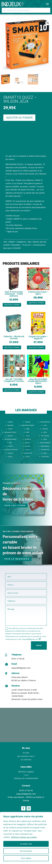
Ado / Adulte (33, 241)
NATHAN (45, 429)
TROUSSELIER (45, 450)
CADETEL (10, 446)
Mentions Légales (26, 771)
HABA (27, 429)
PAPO (45, 432)
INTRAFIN (28, 439)
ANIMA (10, 422)
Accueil (26, 752)
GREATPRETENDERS (27, 425)
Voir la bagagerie (17, 559)
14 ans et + (27, 245)
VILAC (45, 453)
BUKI (10, 443)
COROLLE (10, 453)
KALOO (27, 450)
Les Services (26, 759)
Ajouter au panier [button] (11, 305)
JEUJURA (27, 446)
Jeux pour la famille (12, 248)
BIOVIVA (10, 436)
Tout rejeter (26, 858)
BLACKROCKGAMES (10, 439)
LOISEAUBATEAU (45, 422)
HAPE (27, 432)
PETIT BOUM (45, 436)
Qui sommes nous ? (26, 756)
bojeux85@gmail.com (21, 668)
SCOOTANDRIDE (45, 443)
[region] (26, 838)
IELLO (27, 436)
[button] (47, 23)
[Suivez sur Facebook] (23, 808)
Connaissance (39, 245)
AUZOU (10, 429)
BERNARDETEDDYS (10, 432)
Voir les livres (15, 505)
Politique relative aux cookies (24, 837)
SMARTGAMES (45, 446)
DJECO (10, 456)
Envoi (38, 645)
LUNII (45, 425)
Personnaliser (26, 851)
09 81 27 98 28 (17, 658)
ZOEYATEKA (45, 456)
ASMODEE (10, 425)
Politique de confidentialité (26, 778)
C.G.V (26, 775)
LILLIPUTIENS (28, 453)
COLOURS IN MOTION (10, 450)
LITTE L (27, 456)
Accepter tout (26, 844)
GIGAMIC (27, 422)
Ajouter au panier (19, 117)
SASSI (45, 439)
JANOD (28, 443)
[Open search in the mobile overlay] (26, 10)
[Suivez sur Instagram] (29, 808)
